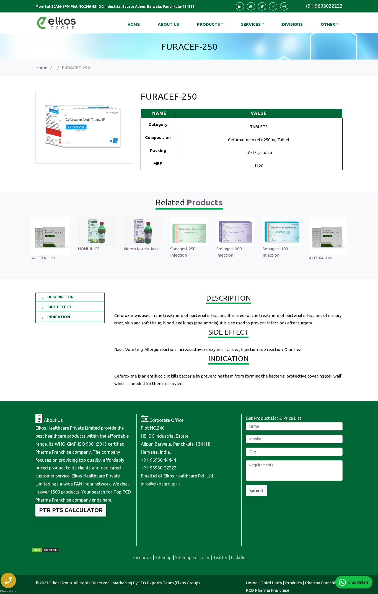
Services (251, 24)
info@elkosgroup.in (160, 483)
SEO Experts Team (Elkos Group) (169, 582)
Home (41, 67)
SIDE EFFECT (59, 307)
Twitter (220, 557)
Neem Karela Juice (142, 248)
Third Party (271, 582)
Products (208, 24)
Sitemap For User (192, 557)
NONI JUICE (89, 248)
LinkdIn (238, 557)
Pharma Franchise (322, 582)
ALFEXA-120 (43, 257)
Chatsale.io (8, 591)
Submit (256, 490)
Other (328, 24)
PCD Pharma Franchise (267, 590)
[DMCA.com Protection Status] (45, 550)
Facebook (142, 557)
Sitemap (163, 557)
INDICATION (58, 317)
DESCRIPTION (60, 297)
